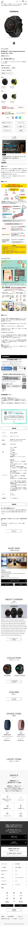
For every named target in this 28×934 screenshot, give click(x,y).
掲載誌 (2, 887)
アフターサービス (4, 863)
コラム (16, 870)
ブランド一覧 (3, 880)
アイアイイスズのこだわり (19, 877)
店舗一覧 (2, 877)
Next (26, 667)
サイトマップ (21, 918)
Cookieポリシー (20, 916)
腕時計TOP (5, 4)
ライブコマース (17, 884)
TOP (1, 4)
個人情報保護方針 (11, 916)
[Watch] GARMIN (19, 4)
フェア (16, 880)
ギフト (16, 874)
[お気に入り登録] (7, 79)
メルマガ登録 (14, 918)
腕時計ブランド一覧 (12, 4)
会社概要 (2, 916)
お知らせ (2, 874)
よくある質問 (3, 867)
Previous (1, 667)
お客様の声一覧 (3, 884)
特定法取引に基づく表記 (5, 918)
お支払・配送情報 (18, 867)
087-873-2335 (15, 853)
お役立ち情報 (17, 863)
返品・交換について (4, 870)
